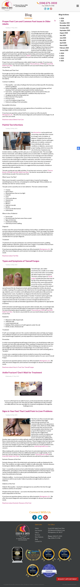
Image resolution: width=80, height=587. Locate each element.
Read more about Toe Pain (10, 256)
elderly (28, 55)
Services (37, 535)
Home (37, 528)
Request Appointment (67, 579)
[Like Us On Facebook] (45, 9)
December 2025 (65, 23)
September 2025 (65, 30)
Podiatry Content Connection (36, 584)
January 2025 (64, 50)
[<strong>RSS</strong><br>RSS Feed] (55, 20)
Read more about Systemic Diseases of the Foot (16, 503)
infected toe (37, 132)
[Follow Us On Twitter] (48, 9)
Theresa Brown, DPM (36, 64)
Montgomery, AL (7, 115)
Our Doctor (38, 530)
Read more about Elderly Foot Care (13, 119)
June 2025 (63, 38)
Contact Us (38, 541)
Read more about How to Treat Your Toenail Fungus (18, 367)
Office (37, 532)
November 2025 (65, 25)
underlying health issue (41, 446)
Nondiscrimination (72, 584)
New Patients (39, 537)
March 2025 (63, 45)
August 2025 (64, 33)
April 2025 (63, 43)
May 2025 (63, 40)
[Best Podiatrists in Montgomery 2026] (33, 571)
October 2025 (64, 28)
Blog (36, 539)
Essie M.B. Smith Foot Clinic (20, 172)
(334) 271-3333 (48, 3)
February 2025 (64, 48)
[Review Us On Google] (51, 9)
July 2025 (63, 35)
